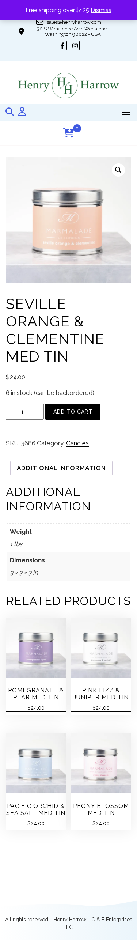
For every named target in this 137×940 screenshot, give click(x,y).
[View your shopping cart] (68, 133)
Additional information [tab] (61, 468)
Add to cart (72, 412)
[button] (118, 170)
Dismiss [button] (101, 10)
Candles (77, 443)
